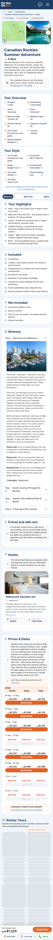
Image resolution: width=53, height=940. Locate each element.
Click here (15, 682)
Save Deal (11, 936)
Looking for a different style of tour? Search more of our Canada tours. (26, 187)
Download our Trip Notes (21, 85)
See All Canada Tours (37, 830)
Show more (11, 615)
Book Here (42, 929)
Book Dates (26, 702)
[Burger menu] (47, 4)
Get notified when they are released (26, 810)
